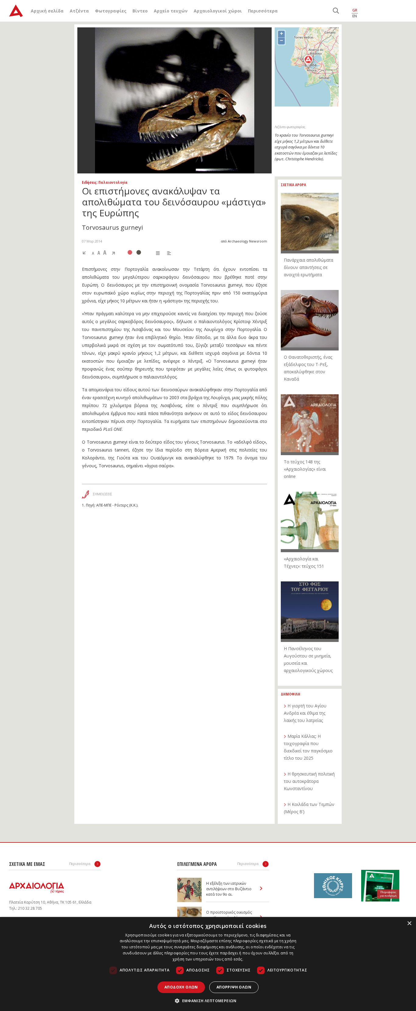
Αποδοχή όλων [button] (181, 987)
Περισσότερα (263, 11)
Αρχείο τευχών (171, 11)
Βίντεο (140, 11)
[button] (208, 1001)
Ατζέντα (79, 11)
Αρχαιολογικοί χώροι (218, 11)
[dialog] (208, 964)
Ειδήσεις (89, 182)
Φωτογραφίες (110, 11)
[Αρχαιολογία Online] (16, 10)
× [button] (409, 923)
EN (354, 16)
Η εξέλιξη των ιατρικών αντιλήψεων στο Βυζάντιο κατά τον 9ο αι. (229, 889)
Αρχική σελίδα (47, 11)
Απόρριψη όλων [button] (234, 987)
